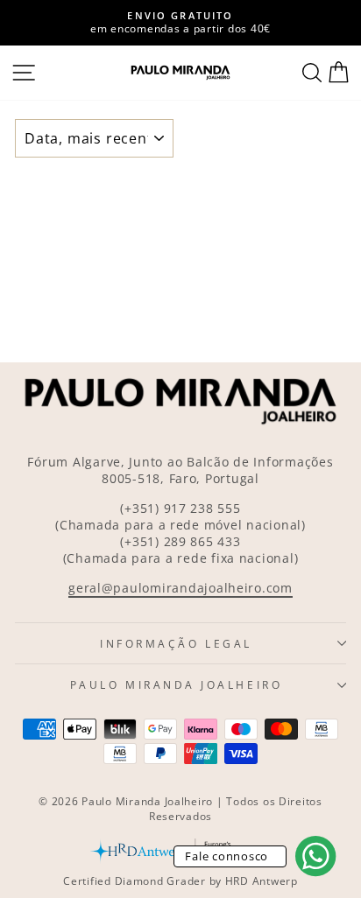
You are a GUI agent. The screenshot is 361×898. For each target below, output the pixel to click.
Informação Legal (176, 643)
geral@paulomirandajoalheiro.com (180, 587)
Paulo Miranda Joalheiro (176, 684)
